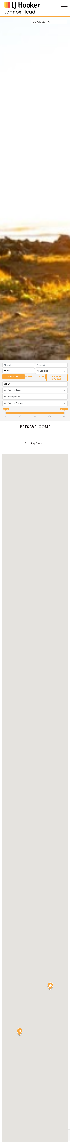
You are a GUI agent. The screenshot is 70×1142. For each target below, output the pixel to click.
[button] (50, 986)
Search (13, 376)
